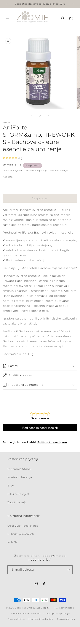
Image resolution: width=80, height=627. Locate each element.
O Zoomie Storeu (19, 469)
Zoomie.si (20, 607)
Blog (10, 485)
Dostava (29, 170)
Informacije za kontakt (41, 619)
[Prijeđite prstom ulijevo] (32, 116)
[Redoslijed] (68, 569)
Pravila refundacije (63, 607)
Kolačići (13, 542)
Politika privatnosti (20, 534)
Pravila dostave (16, 619)
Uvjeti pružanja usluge (57, 613)
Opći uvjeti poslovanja (22, 525)
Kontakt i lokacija (19, 477)
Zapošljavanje (16, 502)
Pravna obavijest (66, 619)
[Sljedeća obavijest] (73, 4)
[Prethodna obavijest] (7, 4)
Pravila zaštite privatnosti (27, 613)
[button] (7, 18)
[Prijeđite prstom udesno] (48, 116)
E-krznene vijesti (18, 494)
